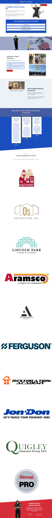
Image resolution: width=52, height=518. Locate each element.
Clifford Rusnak (37, 135)
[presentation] (17, 85)
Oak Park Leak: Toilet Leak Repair (16, 90)
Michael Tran (16, 144)
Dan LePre (26, 138)
